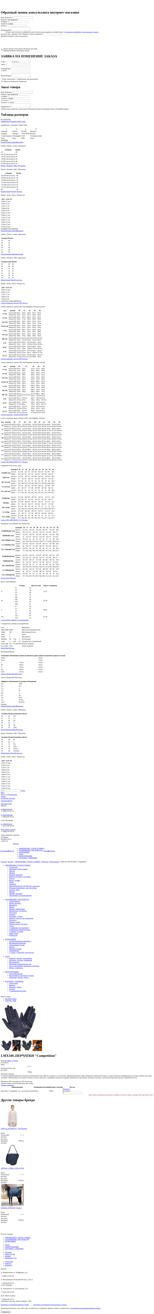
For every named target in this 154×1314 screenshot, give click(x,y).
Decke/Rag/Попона (7, 648)
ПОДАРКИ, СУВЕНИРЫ (28, 858)
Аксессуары (13, 867)
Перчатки (45, 862)
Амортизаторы (14, 901)
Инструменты (14, 962)
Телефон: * (5, 22)
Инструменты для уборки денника (21, 975)
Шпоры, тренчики (15, 894)
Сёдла (11, 926)
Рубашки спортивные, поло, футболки (23, 888)
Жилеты (12, 873)
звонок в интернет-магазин (8, 797)
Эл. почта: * (5, 100)
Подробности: (6, 107)
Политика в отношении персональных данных (50, 1305)
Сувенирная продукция (17, 991)
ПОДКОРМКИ (24, 852)
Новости (11, 851)
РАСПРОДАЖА (11, 999)
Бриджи (12, 871)
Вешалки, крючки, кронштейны (20, 958)
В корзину (66, 1089)
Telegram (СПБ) (6, 804)
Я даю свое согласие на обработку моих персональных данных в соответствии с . (52, 32)
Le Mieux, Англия (11, 1061)
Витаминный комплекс (17, 943)
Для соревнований (16, 974)
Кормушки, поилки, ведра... (19, 977)
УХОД (21, 854)
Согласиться (6, 1312)
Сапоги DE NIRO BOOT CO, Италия (14, 462)
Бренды (46, 851)
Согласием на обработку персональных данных (81, 32)
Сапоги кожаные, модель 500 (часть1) (14, 303)
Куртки (11, 878)
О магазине (9, 1261)
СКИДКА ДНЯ (10, 1001)
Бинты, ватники (15, 903)
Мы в (3, 793)
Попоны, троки (14, 922)
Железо (11, 907)
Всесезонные (54, 862)
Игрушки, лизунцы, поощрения (20, 960)
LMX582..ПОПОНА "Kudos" (11, 1208)
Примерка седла (11, 1258)
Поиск (23, 790)
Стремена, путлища (16, 931)
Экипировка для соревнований (20, 895)
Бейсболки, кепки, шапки (18, 869)
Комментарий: (6, 30)
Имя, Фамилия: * (7, 17)
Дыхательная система (17, 945)
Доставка (8, 1252)
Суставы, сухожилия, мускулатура (21, 952)
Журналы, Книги (15, 987)
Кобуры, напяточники (17, 909)
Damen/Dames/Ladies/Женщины (12, 142)
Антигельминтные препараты (20, 941)
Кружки (12, 989)
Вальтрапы (13, 905)
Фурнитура (13, 935)
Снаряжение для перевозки (19, 928)
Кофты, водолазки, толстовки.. (20, 877)
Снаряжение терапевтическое (19, 930)
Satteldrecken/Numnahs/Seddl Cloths (13, 121)
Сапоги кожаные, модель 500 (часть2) (14, 359)
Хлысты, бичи (14, 890)
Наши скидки (10, 1254)
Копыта (12, 947)
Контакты (51, 851)
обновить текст (17, 34)
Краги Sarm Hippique (8, 578)
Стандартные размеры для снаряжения (14, 620)
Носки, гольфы (14, 880)
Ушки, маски (13, 933)
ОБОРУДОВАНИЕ (25, 856)
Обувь (11, 882)
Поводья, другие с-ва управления (21, 918)
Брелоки (12, 985)
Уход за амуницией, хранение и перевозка (24, 966)
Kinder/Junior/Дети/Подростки (11, 191)
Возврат (8, 1256)
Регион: (4, 26)
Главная (3, 862)
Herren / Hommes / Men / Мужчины (13, 166)
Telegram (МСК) (6, 801)
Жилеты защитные (16, 875)
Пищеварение (14, 951)
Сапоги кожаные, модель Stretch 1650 (14, 414)
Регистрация (12, 794)
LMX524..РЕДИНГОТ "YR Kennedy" (14, 1129)
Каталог (16, 844)
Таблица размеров (7, 1085)
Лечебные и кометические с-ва (20, 964)
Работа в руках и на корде (18, 924)
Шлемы (12, 892)
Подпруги (12, 920)
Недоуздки (13, 913)
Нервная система (15, 949)
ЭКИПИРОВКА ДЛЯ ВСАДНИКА (31, 848)
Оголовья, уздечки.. (16, 916)
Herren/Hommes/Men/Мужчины (12, 254)
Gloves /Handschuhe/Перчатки (11, 674)
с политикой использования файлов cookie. (85, 1308)
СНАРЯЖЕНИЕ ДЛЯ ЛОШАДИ (30, 850)
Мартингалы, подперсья (18, 911)
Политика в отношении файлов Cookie (15, 1305)
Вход (2, 794)
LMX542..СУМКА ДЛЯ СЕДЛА (12, 1168)
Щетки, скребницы (16, 968)
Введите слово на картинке (32, 34)
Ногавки (12, 914)
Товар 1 (5, 837)
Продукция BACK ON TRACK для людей (24, 886)
